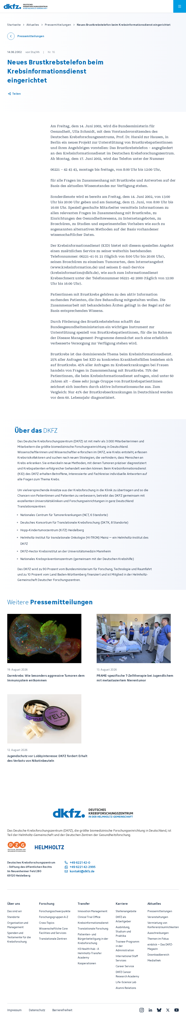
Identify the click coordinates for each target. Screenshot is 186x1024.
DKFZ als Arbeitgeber (123, 919)
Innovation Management (92, 911)
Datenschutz (37, 1010)
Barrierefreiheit (62, 1010)
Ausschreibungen (158, 933)
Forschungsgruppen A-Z (53, 917)
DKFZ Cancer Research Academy (127, 974)
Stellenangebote (126, 911)
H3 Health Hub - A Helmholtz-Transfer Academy (90, 953)
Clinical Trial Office (89, 917)
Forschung (46, 903)
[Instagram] (142, 1010)
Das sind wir (14, 911)
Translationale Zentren (53, 939)
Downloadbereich (158, 955)
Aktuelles (154, 903)
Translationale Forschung (93, 928)
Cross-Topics (46, 923)
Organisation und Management (17, 925)
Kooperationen (87, 963)
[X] (168, 1010)
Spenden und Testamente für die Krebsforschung (19, 937)
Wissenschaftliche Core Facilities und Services (53, 930)
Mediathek (154, 960)
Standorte (13, 917)
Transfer (84, 903)
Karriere (122, 903)
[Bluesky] (159, 1010)
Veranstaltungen (157, 917)
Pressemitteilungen (159, 911)
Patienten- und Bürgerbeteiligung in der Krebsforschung (93, 938)
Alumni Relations (126, 988)
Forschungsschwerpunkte (54, 911)
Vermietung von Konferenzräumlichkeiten (163, 925)
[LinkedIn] (150, 1010)
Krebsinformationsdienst (93, 923)
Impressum (14, 1010)
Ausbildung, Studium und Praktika (123, 931)
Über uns (13, 903)
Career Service (125, 966)
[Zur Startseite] (25, 6)
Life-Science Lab (126, 982)
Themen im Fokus (158, 939)
